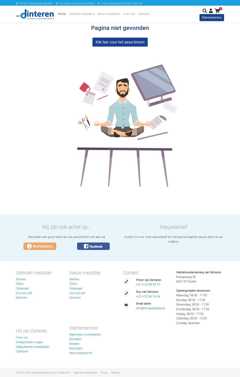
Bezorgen (75, 348)
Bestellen (75, 339)
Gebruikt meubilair (80, 14)
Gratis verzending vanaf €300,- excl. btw (121, 3)
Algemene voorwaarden (85, 334)
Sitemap (115, 372)
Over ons (129, 14)
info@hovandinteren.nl (150, 308)
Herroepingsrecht (80, 353)
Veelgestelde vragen (29, 342)
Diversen (21, 297)
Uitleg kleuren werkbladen (32, 347)
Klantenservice (212, 17)
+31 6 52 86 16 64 (148, 296)
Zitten (19, 284)
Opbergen (22, 288)
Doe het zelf (24, 293)
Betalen (74, 344)
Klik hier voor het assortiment (120, 42)
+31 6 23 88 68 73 (148, 284)
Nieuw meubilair (108, 14)
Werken (21, 279)
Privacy (104, 372)
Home (63, 14)
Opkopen (144, 14)
